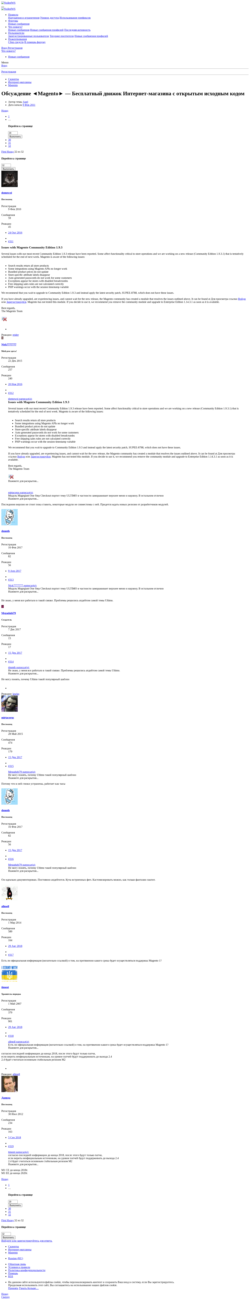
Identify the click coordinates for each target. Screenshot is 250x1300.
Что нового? (15, 26)
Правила (13, 14)
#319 (11, 1146)
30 (9, 139)
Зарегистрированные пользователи (28, 36)
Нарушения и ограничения (23, 17)
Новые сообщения (18, 23)
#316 (11, 859)
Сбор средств (16, 42)
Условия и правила (19, 1267)
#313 (11, 579)
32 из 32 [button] (19, 151)
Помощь (13, 1273)
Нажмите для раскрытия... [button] (23, 481)
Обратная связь (17, 1264)
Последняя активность (77, 29)
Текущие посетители (62, 36)
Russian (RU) (15, 1258)
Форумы (13, 20)
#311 (10, 241)
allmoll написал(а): (18, 1041)
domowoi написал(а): (20, 398)
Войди (242, 298)
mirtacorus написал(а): (20, 492)
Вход (4, 65)
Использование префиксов (75, 17)
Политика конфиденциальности (26, 1270)
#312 (11, 393)
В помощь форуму (35, 42)
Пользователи (16, 33)
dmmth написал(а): (18, 667)
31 (9, 142)
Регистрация (8, 71)
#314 (11, 661)
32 (9, 145)
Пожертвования (17, 39)
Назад (4, 110)
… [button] (9, 119)
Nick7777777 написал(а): (22, 585)
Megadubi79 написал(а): (22, 771)
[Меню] (2, 6)
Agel (25, 101)
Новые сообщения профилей (47, 29)
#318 (11, 1035)
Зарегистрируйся (16, 301)
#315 (11, 766)
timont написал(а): (18, 1152)
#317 (11, 954)
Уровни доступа (49, 17)
